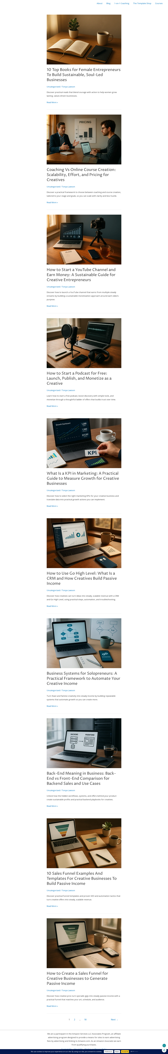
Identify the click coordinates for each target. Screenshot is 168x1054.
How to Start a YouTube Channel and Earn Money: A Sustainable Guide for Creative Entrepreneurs (81, 275)
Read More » (52, 102)
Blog (108, 3)
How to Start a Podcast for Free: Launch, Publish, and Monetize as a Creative (79, 378)
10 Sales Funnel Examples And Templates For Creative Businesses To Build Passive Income (82, 878)
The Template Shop (142, 3)
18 (85, 1019)
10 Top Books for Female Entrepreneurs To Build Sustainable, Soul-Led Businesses (84, 75)
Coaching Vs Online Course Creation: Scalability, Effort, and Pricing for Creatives (81, 175)
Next (114, 1019)
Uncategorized (53, 86)
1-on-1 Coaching (121, 3)
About (99, 3)
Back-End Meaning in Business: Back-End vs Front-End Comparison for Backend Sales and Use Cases (81, 778)
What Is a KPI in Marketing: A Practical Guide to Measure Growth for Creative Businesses (83, 478)
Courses (159, 3)
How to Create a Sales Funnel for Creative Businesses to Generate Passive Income (77, 978)
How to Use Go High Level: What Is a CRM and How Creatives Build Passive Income (82, 578)
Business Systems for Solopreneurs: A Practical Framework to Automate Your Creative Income (83, 678)
